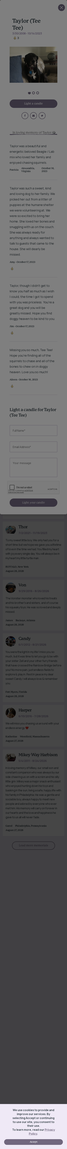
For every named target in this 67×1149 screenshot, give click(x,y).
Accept (33, 1142)
